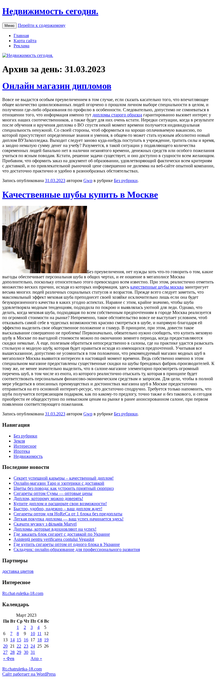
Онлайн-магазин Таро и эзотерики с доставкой (59, 483)
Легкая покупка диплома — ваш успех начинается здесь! (68, 518)
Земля (19, 441)
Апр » (36, 658)
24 (33, 646)
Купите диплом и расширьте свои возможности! (60, 503)
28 (12, 652)
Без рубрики (126, 180)
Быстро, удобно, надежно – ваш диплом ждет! (58, 508)
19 (46, 639)
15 (19, 639)
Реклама (21, 45)
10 (33, 633)
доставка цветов (18, 571)
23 (26, 646)
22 (19, 646)
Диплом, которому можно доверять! (48, 498)
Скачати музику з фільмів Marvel (45, 524)
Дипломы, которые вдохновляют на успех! (55, 529)
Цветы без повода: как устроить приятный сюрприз (64, 488)
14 (12, 639)
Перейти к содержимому (42, 25)
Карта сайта (25, 40)
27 (5, 652)
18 (39, 639)
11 (39, 633)
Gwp (87, 180)
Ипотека (22, 451)
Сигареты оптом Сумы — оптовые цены (53, 493)
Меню (9, 26)
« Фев (8, 658)
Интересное (25, 446)
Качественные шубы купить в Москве (80, 194)
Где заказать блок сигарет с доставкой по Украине (62, 534)
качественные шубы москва (157, 287)
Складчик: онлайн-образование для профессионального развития (77, 549)
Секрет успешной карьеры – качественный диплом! (64, 478)
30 (26, 652)
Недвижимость (28, 456)
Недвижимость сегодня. (50, 11)
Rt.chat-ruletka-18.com (22, 593)
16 (26, 639)
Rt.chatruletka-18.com (22, 669)
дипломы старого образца (117, 114)
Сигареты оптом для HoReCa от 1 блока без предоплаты (68, 513)
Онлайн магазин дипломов (56, 86)
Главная (21, 35)
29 (19, 652)
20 (5, 646)
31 (33, 652)
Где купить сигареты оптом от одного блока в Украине (67, 544)
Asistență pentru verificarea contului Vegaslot (54, 539)
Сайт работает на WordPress (29, 674)
